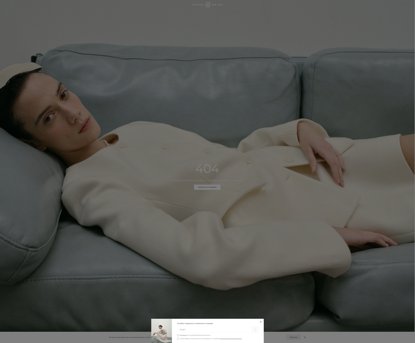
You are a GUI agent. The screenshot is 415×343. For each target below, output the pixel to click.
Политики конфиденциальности (231, 338)
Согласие (183, 335)
